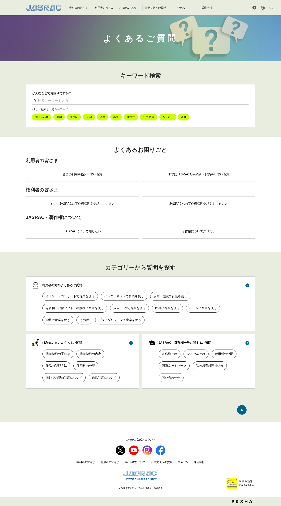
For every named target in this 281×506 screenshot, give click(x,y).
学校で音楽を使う (58, 320)
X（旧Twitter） (120, 450)
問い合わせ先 (171, 377)
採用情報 (199, 462)
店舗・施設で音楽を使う (170, 296)
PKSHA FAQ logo (242, 501)
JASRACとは (196, 353)
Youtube (134, 450)
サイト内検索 (271, 8)
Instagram (147, 450)
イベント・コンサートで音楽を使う (70, 296)
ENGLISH (263, 8)
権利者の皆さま (85, 462)
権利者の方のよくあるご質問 (62, 342)
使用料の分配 (86, 365)
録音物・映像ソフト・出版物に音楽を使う (75, 308)
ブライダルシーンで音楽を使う (119, 320)
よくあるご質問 (254, 8)
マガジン (183, 462)
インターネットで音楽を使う (124, 296)
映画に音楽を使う (167, 308)
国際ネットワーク (174, 365)
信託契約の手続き (58, 353)
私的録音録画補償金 (209, 365)
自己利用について (104, 377)
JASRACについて (135, 462)
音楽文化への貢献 (161, 462)
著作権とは (169, 353)
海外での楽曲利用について (64, 377)
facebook (160, 450)
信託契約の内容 (90, 353)
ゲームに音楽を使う (203, 308)
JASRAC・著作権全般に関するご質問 (184, 342)
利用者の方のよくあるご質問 (62, 285)
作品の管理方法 (56, 365)
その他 (84, 320)
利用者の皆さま (110, 462)
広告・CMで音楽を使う (129, 308)
